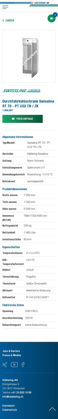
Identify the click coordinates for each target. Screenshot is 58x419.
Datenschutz (9, 409)
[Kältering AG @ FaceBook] (23, 366)
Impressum (8, 405)
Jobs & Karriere (11, 351)
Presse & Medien (11, 355)
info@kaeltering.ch (12, 396)
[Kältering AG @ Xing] (4, 366)
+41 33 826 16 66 (21, 392)
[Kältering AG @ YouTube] (14, 366)
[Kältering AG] (39, 4)
